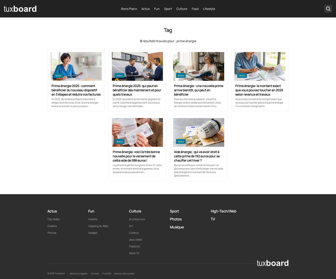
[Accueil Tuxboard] (20, 9)
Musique (177, 227)
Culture (181, 9)
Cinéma (52, 226)
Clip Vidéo (53, 219)
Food (195, 9)
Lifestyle (209, 9)
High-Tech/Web (223, 211)
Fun (157, 9)
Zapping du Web (98, 226)
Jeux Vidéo (135, 239)
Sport (168, 9)
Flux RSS (106, 273)
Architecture (137, 219)
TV (213, 219)
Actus (145, 9)
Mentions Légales (79, 273)
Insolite (92, 219)
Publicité (134, 246)
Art (131, 226)
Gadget (93, 233)
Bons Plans (129, 9)
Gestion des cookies (124, 273)
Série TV (134, 253)
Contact (95, 273)
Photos (51, 233)
